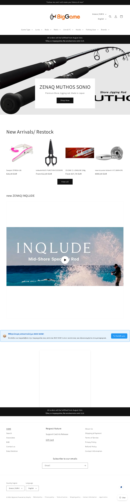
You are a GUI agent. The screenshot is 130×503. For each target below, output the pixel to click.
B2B (8, 442)
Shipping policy (75, 497)
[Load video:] (65, 260)
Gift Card (50, 440)
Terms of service (62, 497)
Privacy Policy (90, 442)
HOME (8, 429)
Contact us (10, 446)
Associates (10, 438)
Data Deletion (12, 451)
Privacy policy (49, 497)
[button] (27, 29)
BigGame (15, 497)
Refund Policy (90, 446)
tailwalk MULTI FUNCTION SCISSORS (49, 170)
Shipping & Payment (93, 433)
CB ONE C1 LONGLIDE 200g (76, 170)
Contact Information (93, 451)
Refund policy (37, 497)
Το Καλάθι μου (119, 336)
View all (65, 181)
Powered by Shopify (24, 497)
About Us (89, 429)
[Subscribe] (85, 466)
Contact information (90, 497)
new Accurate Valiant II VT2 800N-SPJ (109, 170)
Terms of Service (92, 438)
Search (9, 433)
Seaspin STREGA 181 (14, 170)
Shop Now (65, 100)
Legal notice (103, 497)
